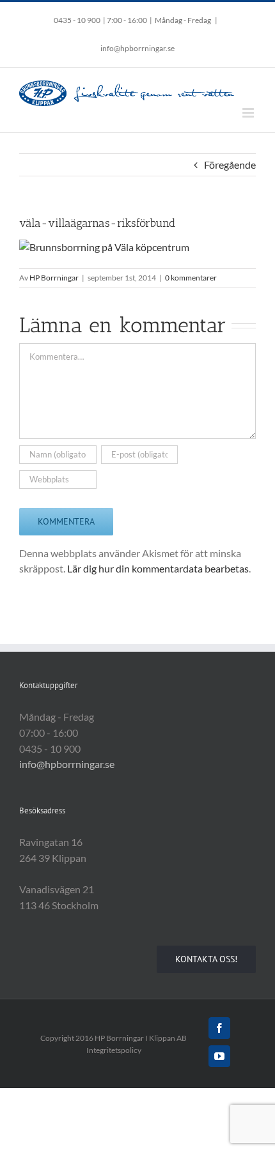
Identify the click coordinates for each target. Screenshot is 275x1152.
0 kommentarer (191, 277)
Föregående (230, 164)
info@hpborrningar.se (137, 48)
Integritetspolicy (113, 1050)
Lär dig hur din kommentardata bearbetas (158, 568)
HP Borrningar (54, 277)
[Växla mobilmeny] (249, 112)
